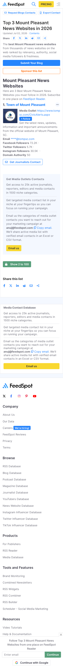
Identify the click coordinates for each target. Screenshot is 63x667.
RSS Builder (10, 602)
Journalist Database (15, 492)
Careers (16, 428)
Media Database (13, 557)
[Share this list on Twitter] (20, 38)
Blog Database (12, 473)
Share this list (13, 279)
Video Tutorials (12, 627)
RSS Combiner (12, 595)
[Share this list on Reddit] (32, 38)
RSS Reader (10, 550)
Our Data (8, 421)
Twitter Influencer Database (20, 518)
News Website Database (18, 505)
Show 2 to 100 (19, 264)
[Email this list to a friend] (39, 38)
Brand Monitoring (14, 576)
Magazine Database (15, 486)
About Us (9, 414)
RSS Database (12, 466)
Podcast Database (14, 479)
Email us (13, 248)
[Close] (61, 635)
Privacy (7, 441)
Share (6, 38)
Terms (6, 447)
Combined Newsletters (17, 582)
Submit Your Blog (31, 63)
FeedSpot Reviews (14, 434)
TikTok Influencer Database (20, 525)
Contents (34, 33)
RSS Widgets (11, 589)
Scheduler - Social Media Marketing (25, 608)
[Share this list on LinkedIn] (26, 38)
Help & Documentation (17, 634)
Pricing (46, 4)
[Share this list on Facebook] (14, 38)
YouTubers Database (16, 499)
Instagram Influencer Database (22, 512)
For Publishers (11, 544)
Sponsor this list (31, 71)
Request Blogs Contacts (21, 12)
